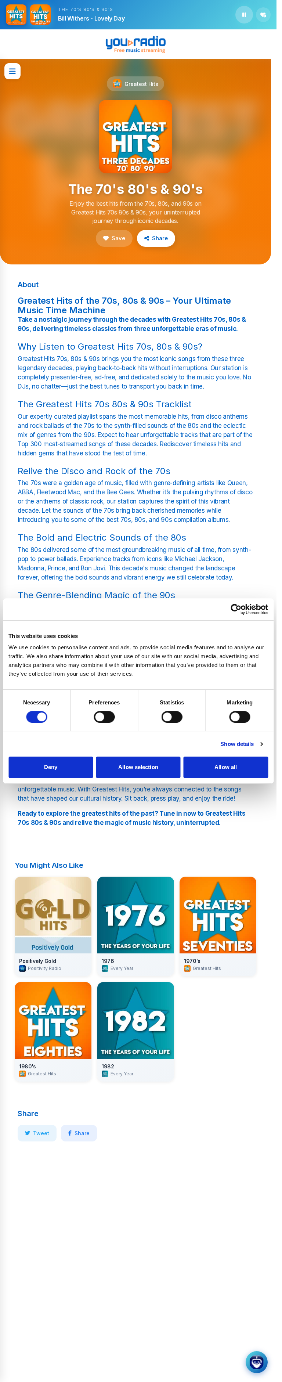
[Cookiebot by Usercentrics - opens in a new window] (236, 609)
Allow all (225, 767)
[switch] (104, 717)
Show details (237, 744)
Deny (50, 767)
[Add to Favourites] (263, 14)
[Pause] (244, 15)
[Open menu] (12, 71)
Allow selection (138, 767)
